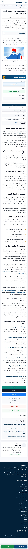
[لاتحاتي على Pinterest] (20, 531)
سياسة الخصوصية (24, 523)
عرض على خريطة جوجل (14, 410)
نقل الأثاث (25, 482)
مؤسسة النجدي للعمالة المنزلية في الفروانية (16, 428)
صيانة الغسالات (24, 484)
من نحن (25, 521)
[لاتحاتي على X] (23, 531)
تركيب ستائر (25, 500)
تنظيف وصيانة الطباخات (23, 503)
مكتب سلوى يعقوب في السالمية (18, 292)
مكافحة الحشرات (24, 511)
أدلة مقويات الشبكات (23, 509)
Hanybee (22, 17)
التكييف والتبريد (24, 488)
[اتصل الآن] (4, 77)
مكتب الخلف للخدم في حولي (8, 290)
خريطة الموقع (24, 524)
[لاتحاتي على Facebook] (26, 531)
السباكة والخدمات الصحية (22, 502)
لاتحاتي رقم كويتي (21, 2)
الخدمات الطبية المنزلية (23, 494)
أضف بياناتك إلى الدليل (8, 472)
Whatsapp (14, 387)
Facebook (14, 394)
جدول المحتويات (21, 33)
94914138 (16, 122)
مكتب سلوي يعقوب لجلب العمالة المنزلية (16, 436)
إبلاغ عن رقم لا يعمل (14, 406)
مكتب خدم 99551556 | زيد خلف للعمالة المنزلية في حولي (14, 432)
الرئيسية (25, 5)
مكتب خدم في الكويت (18, 5)
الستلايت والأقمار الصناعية (22, 486)
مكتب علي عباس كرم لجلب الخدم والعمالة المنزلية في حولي (14, 424)
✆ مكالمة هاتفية (21, 546)
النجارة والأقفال (24, 507)
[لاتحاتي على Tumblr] (17, 531)
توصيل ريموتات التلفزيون (22, 505)
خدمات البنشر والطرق (23, 492)
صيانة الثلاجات (24, 490)
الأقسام (25, 519)
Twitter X (14, 390)
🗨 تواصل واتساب (7, 546)
